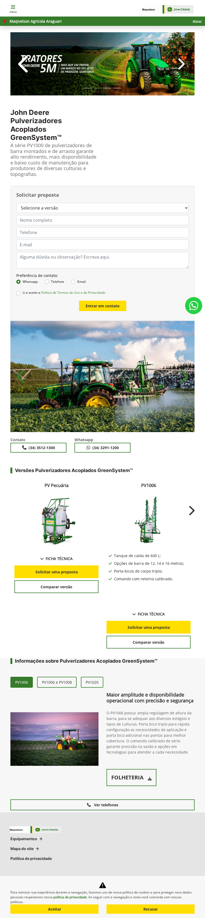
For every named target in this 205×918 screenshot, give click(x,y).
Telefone (57, 281)
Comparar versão (56, 586)
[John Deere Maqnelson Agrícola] (170, 9)
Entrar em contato (103, 305)
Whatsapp (30, 281)
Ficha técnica (59, 558)
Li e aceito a (64, 292)
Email (81, 281)
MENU (13, 12)
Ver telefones (105, 804)
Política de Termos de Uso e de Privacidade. (73, 292)
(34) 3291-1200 (105, 447)
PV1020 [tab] (92, 682)
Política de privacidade (31, 858)
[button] (24, 63)
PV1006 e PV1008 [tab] (57, 682)
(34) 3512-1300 (42, 447)
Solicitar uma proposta (57, 571)
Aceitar (54, 909)
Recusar (150, 909)
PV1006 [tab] (21, 682)
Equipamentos (23, 838)
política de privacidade (70, 897)
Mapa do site (22, 848)
